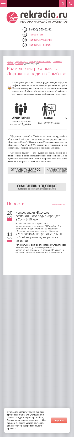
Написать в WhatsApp (40, 40)
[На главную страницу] (37, 16)
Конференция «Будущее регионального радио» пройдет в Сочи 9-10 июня (37, 216)
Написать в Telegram (40, 45)
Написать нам (36, 35)
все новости (58, 204)
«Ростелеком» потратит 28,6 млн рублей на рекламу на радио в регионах (38, 237)
